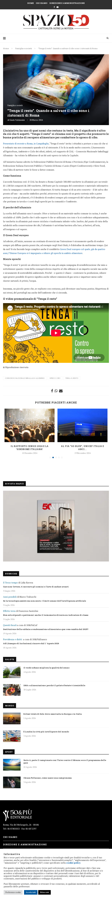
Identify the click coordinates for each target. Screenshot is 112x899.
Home (30, 3)
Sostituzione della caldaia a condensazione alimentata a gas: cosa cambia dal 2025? (45, 629)
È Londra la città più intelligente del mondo (46, 731)
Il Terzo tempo (10, 582)
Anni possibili (10, 596)
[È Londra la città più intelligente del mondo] (12, 736)
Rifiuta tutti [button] (44, 892)
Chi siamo (41, 3)
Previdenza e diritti (12, 639)
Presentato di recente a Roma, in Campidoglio (26, 143)
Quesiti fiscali (10, 625)
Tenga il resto (71, 378)
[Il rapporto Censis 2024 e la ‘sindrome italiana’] (30, 425)
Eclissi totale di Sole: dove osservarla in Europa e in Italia (52, 714)
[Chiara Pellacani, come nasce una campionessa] (12, 782)
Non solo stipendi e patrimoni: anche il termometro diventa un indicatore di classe (45, 615)
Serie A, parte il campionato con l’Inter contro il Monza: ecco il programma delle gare (64, 761)
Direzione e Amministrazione (67, 3)
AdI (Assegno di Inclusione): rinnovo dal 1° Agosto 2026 (31, 643)
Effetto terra (9, 610)
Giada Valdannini (17, 120)
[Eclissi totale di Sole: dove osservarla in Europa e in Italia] (12, 718)
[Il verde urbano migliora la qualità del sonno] (12, 672)
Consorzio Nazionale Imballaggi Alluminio (25, 378)
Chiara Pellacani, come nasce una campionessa (47, 778)
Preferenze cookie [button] (13, 892)
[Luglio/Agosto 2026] (56, 526)
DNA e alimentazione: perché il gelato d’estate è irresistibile (54, 685)
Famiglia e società (23, 48)
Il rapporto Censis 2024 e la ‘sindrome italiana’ (30, 448)
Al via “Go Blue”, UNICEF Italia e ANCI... (82, 448)
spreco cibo (55, 378)
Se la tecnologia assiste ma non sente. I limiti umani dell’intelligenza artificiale (44, 601)
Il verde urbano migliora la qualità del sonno (46, 667)
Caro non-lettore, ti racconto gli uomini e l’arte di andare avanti (36, 586)
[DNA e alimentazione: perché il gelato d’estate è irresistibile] (12, 690)
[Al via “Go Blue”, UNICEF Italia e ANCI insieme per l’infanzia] (82, 425)
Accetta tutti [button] (31, 892)
